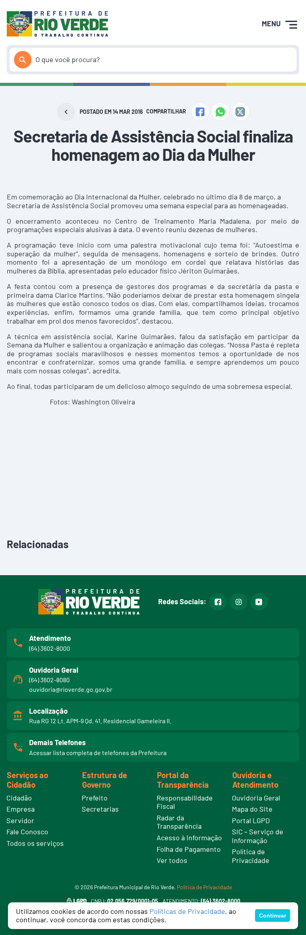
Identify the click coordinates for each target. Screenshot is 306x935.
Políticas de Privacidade (187, 911)
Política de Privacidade (204, 887)
